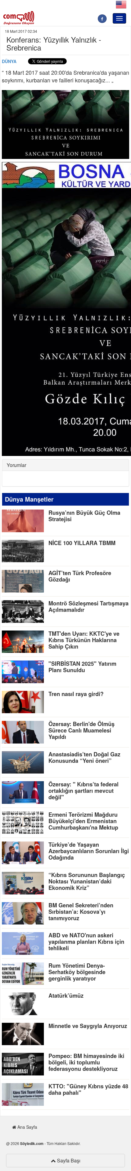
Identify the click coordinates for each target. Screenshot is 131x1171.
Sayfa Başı (68, 1160)
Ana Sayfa (26, 1127)
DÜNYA (9, 61)
